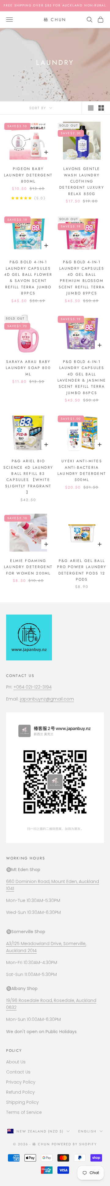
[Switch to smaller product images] (101, 108)
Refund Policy (20, 1092)
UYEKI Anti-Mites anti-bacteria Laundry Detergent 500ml (81, 470)
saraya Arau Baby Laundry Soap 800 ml (28, 368)
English (87, 1131)
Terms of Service (24, 1112)
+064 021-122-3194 (32, 687)
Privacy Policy (20, 1082)
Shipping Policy (22, 1102)
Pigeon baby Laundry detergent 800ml (28, 175)
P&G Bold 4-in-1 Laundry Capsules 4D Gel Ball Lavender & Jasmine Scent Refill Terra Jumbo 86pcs (81, 377)
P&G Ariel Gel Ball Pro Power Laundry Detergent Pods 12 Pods (82, 570)
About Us (16, 1062)
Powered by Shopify (74, 1144)
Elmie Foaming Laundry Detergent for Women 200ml (28, 567)
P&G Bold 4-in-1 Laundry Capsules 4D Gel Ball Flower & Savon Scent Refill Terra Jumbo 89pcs (28, 277)
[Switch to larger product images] (91, 108)
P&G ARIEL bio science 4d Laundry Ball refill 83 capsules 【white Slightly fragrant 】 (28, 476)
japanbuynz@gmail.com (47, 699)
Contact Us (18, 1072)
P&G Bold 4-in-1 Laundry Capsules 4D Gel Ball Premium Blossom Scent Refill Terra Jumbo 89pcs (82, 277)
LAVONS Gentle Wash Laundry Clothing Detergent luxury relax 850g (81, 181)
